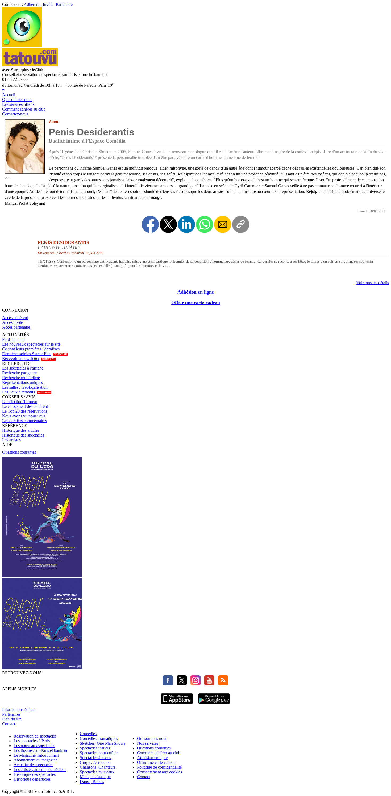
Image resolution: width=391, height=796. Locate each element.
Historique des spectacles (23, 435)
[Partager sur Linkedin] (186, 224)
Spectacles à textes (95, 757)
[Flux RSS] (221, 684)
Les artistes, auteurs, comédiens (40, 769)
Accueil (8, 95)
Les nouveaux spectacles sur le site (31, 344)
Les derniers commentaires (24, 420)
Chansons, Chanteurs (97, 767)
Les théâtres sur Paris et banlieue (41, 750)
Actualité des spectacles (33, 765)
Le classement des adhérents (25, 406)
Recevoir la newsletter (20, 358)
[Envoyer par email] (222, 224)
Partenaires (11, 714)
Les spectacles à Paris (32, 741)
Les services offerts (18, 104)
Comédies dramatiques (99, 738)
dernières (52, 349)
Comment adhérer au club (23, 109)
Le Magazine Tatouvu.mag (36, 755)
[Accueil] (22, 45)
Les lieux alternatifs (18, 392)
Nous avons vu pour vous (23, 416)
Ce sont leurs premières (21, 349)
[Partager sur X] (168, 224)
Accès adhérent (15, 317)
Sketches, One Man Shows (102, 743)
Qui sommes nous (17, 99)
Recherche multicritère (21, 377)
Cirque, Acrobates (95, 762)
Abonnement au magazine (35, 760)
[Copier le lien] (240, 224)
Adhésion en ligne (195, 292)
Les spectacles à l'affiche (22, 368)
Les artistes (11, 440)
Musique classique (95, 776)
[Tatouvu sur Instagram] (194, 684)
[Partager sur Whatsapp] (204, 224)
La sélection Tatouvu (19, 401)
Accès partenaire (16, 327)
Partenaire (64, 4)
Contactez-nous (15, 114)
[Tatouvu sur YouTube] (208, 684)
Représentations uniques (22, 382)
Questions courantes (19, 452)
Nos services (147, 743)
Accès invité (12, 322)
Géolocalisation (35, 387)
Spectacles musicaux (97, 772)
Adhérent (31, 4)
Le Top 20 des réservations (24, 411)
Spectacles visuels (95, 748)
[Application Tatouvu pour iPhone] (177, 704)
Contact (8, 724)
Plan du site (12, 719)
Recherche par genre (19, 373)
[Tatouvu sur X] (180, 684)
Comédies (88, 733)
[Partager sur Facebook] (150, 224)
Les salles (10, 387)
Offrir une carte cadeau (195, 302)
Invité (47, 4)
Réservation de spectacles (35, 736)
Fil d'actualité (13, 339)
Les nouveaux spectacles (34, 745)
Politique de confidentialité (159, 767)
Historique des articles (20, 430)
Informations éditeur (19, 709)
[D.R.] (25, 172)
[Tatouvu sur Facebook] (168, 684)
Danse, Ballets (92, 781)
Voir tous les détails (372, 282)
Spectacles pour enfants (99, 753)
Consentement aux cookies (159, 772)
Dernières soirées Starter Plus (26, 353)
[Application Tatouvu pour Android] (214, 704)
